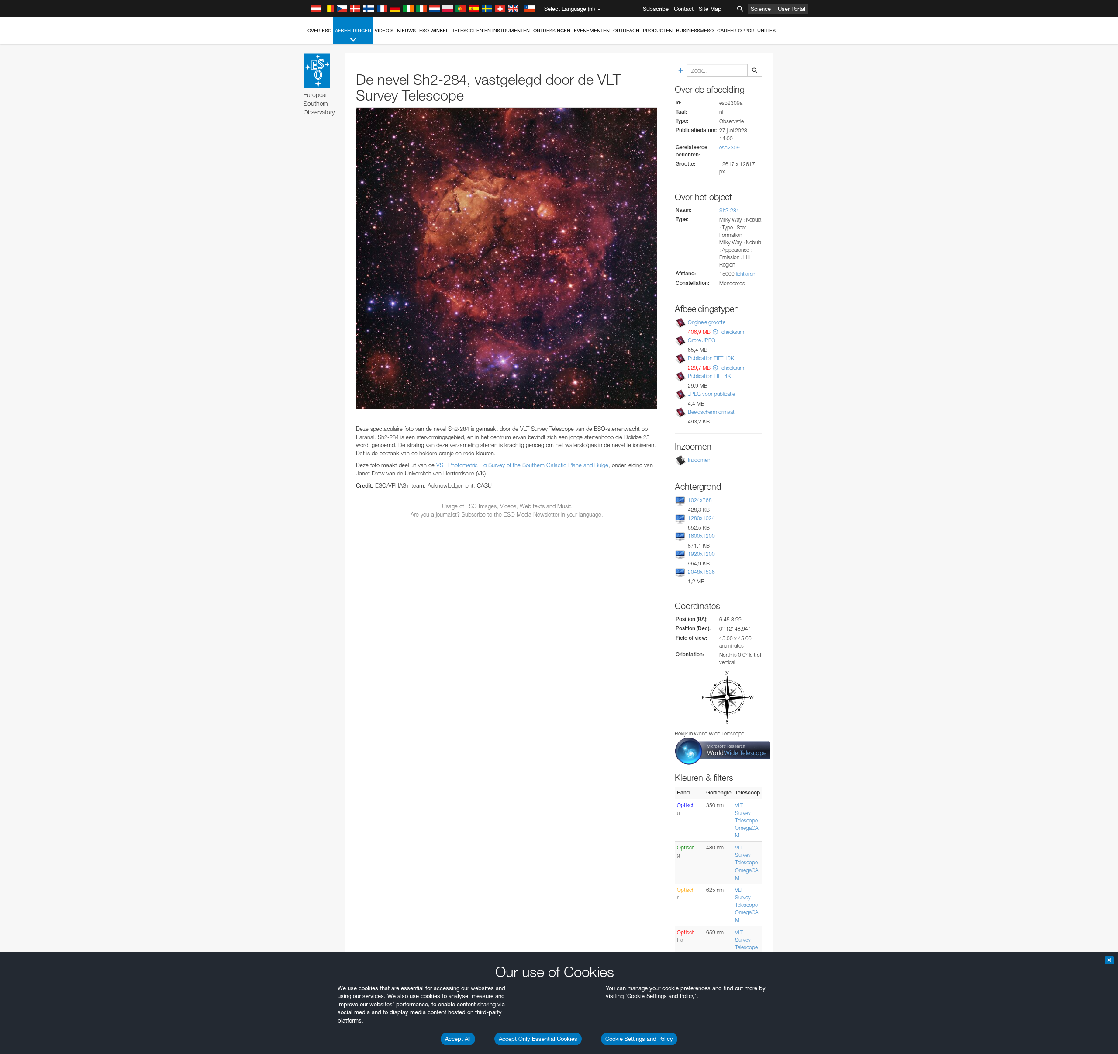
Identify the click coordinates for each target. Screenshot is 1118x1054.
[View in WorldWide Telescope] (723, 750)
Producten (658, 31)
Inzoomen (699, 460)
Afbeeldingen (353, 31)
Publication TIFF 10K (711, 358)
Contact (684, 8)
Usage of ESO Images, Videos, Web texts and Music (507, 506)
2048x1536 (701, 572)
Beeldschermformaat (711, 412)
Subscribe (656, 8)
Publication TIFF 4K (709, 376)
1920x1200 (701, 554)
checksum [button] (732, 332)
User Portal (791, 8)
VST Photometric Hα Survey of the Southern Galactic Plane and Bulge (522, 464)
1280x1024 (701, 518)
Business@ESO (695, 31)
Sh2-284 (729, 210)
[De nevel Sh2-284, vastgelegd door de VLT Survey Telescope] (506, 258)
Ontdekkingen (551, 31)
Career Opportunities (746, 31)
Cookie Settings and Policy (639, 1038)
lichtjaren (745, 273)
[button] (715, 332)
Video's (384, 31)
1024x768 (700, 500)
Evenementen (592, 31)
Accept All (458, 1038)
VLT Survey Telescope (746, 812)
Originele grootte (706, 322)
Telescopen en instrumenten (491, 31)
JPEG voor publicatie (711, 394)
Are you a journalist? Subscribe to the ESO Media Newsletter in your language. (507, 514)
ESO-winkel (434, 31)
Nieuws (406, 31)
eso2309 (729, 147)
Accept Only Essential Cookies (538, 1038)
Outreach (626, 31)
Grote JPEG (701, 340)
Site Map (710, 8)
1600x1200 (701, 536)
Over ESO (319, 31)
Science (761, 8)
